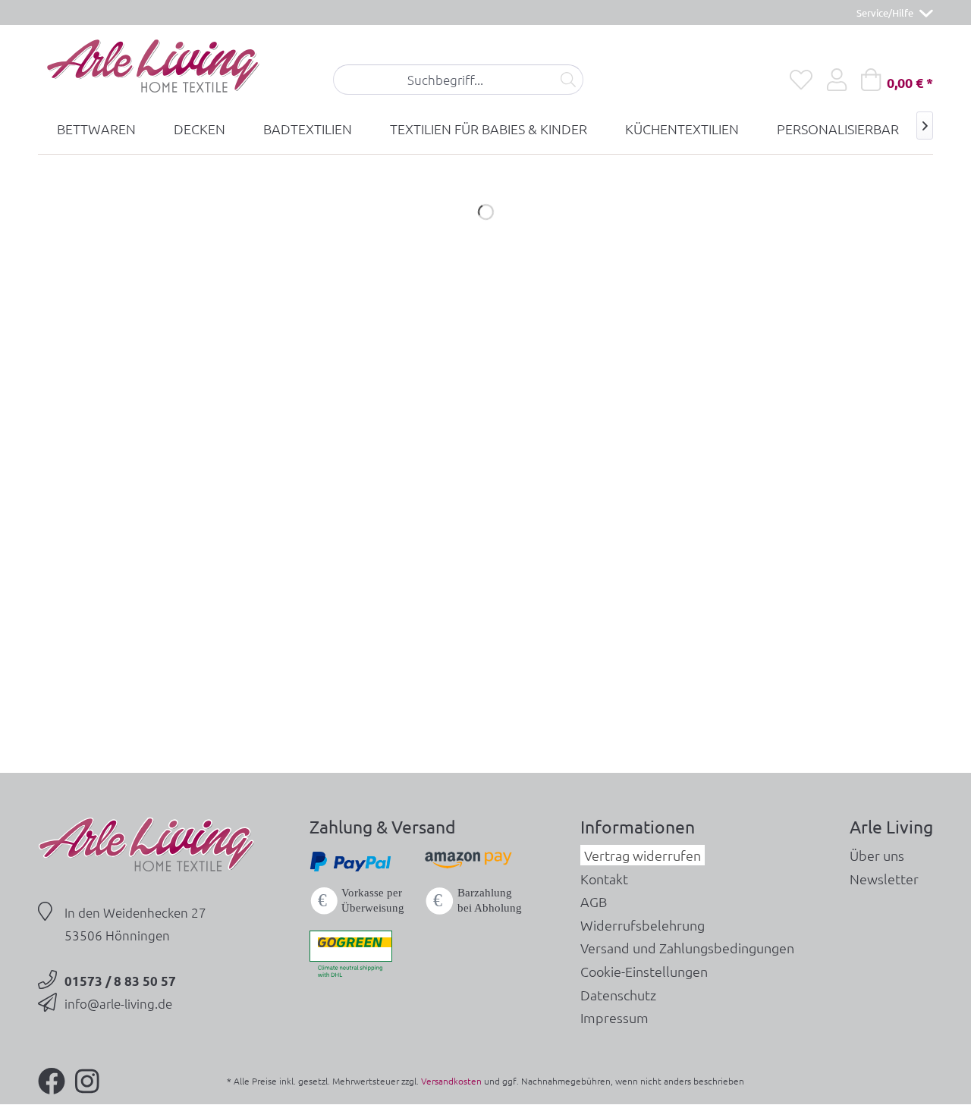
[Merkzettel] (801, 79)
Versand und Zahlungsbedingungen (687, 947)
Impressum (614, 1017)
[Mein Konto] (837, 79)
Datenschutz (618, 994)
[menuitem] (458, 79)
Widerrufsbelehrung (642, 925)
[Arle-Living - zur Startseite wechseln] (152, 67)
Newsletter (884, 878)
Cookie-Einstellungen (644, 971)
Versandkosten (451, 1081)
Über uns (877, 855)
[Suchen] (568, 79)
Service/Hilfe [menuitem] (886, 12)
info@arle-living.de (118, 1003)
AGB (593, 901)
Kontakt (604, 878)
